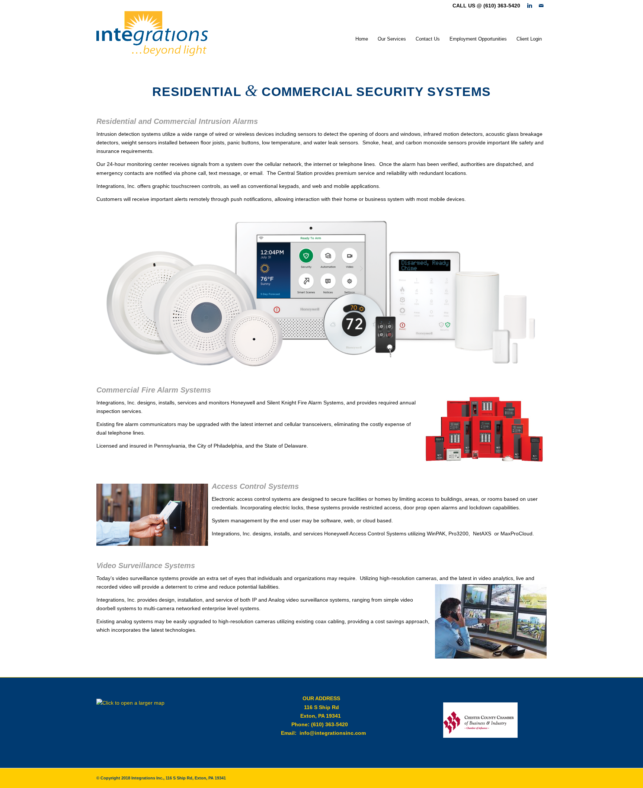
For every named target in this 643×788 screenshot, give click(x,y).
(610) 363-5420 (329, 724)
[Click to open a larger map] (133, 703)
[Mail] (541, 5)
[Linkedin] (529, 5)
